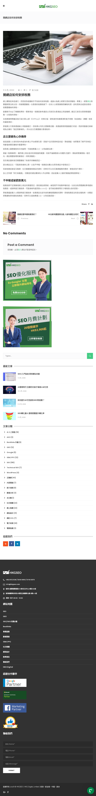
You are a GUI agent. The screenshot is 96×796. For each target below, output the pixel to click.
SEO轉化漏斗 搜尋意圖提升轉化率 (31, 413)
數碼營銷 (6, 636)
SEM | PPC (11, 457)
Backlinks (7, 626)
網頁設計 (6, 652)
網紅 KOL (10, 518)
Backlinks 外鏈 (12, 442)
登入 (20, 250)
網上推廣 (10, 508)
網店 (89, 101)
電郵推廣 (10, 528)
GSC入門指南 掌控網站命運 (29, 374)
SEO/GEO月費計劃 (10, 621)
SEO (8, 462)
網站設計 (10, 513)
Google (10, 452)
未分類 (9, 498)
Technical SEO (13, 467)
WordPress (11, 472)
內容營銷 (10, 483)
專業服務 (6, 631)
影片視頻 (10, 488)
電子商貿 (35, 90)
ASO (8, 437)
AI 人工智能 (11, 432)
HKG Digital (8, 667)
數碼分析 (10, 493)
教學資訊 (6, 657)
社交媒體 (10, 503)
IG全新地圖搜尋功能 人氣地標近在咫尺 (63, 214)
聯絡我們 (6, 662)
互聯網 (9, 477)
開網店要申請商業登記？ (27, 214)
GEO (8, 447)
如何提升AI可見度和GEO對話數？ (31, 400)
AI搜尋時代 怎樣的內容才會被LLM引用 (33, 387)
